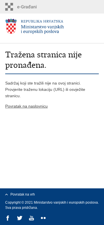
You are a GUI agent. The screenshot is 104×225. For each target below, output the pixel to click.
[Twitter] (20, 218)
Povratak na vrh (22, 194)
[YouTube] (32, 218)
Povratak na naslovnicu (26, 106)
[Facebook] (8, 218)
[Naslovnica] (52, 26)
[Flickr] (44, 218)
